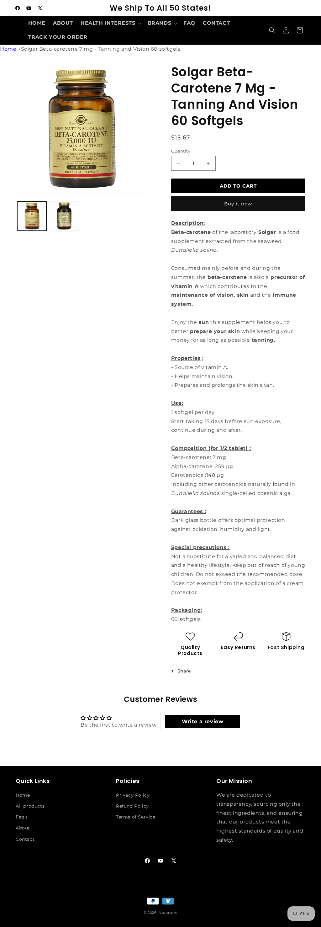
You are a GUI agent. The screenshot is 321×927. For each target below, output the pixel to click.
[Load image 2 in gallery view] (64, 215)
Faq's (22, 817)
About (23, 828)
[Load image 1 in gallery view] (31, 215)
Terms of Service (135, 817)
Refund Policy (132, 806)
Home (8, 49)
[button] (110, 23)
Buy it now (238, 204)
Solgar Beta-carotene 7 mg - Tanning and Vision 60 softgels (101, 49)
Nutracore (168, 912)
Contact (25, 839)
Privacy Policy (133, 795)
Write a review (202, 721)
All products (30, 806)
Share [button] (184, 671)
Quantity (180, 151)
